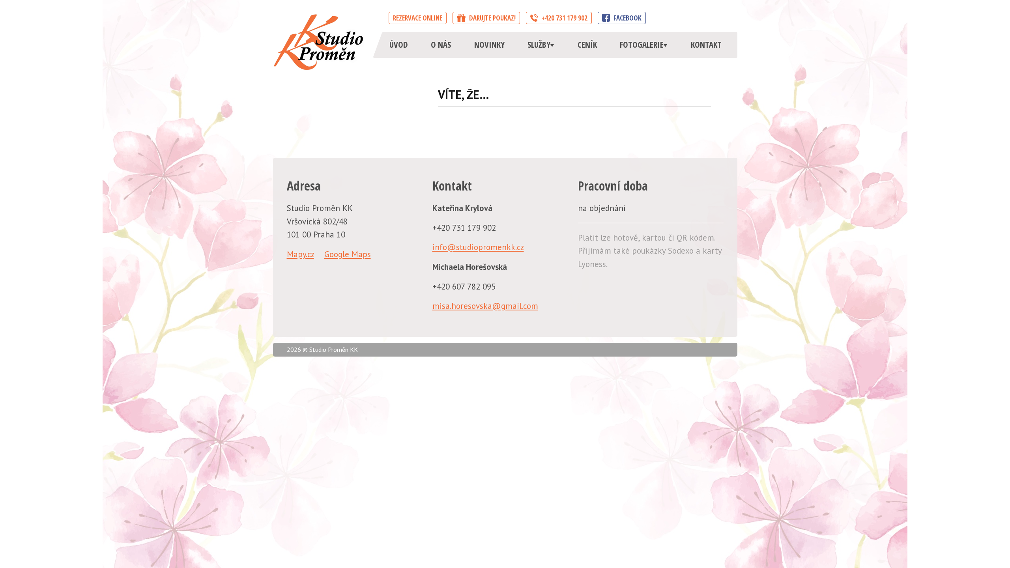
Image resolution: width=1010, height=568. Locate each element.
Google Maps (347, 254)
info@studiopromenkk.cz (478, 247)
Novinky (489, 44)
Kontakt (706, 44)
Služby (538, 44)
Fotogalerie (642, 44)
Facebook (627, 17)
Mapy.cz (300, 254)
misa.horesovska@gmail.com (485, 306)
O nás (441, 44)
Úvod (398, 44)
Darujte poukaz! (492, 17)
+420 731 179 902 (563, 17)
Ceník (587, 44)
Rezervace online (417, 17)
